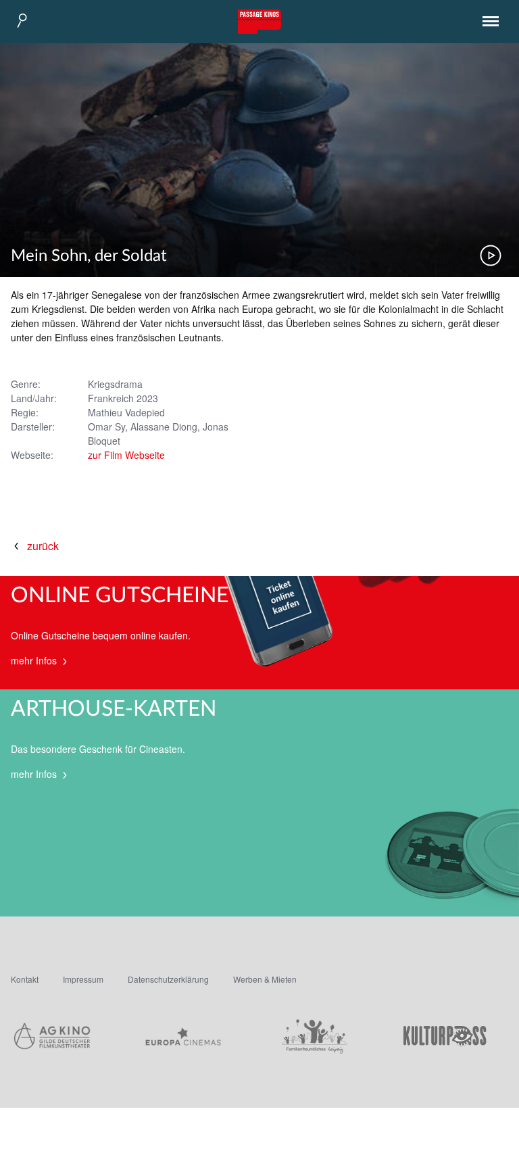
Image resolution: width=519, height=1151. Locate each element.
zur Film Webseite (126, 455)
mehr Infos (35, 660)
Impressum (83, 979)
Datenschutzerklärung (168, 979)
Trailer (490, 255)
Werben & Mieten (265, 979)
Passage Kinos (259, 21)
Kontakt (25, 979)
